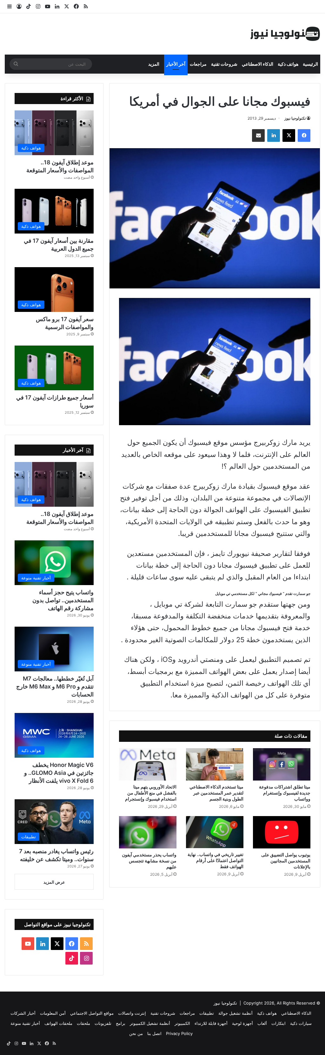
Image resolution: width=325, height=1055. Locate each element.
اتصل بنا (154, 1033)
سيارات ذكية (301, 1023)
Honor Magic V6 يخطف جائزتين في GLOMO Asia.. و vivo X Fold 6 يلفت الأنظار (59, 773)
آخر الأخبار (175, 64)
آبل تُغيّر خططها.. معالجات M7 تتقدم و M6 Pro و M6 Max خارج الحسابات (55, 686)
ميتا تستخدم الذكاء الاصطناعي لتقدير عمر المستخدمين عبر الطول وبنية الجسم (216, 792)
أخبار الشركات (23, 1013)
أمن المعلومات (53, 1013)
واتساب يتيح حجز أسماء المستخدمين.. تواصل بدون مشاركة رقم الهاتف (63, 600)
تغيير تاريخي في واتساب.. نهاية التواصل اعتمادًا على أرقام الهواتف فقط (215, 860)
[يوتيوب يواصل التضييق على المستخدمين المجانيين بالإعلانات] (281, 832)
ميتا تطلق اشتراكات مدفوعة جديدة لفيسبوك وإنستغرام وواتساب (284, 792)
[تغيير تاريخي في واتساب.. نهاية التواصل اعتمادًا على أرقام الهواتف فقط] (214, 832)
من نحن (136, 1033)
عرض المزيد (54, 882)
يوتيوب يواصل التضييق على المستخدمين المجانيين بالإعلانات (285, 860)
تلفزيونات (103, 1023)
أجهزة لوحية (242, 1023)
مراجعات (198, 64)
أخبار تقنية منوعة (25, 1023)
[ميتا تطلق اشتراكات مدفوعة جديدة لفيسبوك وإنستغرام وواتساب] (281, 764)
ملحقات (83, 1023)
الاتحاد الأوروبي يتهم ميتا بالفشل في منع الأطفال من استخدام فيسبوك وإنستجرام (150, 792)
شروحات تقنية (224, 64)
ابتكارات (278, 1023)
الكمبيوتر (182, 1023)
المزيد (153, 64)
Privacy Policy (179, 1033)
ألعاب (262, 1023)
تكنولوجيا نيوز (295, 118)
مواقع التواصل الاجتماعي (92, 1013)
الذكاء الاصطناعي (257, 64)
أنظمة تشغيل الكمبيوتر (150, 1023)
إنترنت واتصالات (132, 1013)
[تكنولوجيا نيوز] (285, 34)
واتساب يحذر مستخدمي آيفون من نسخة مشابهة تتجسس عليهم (149, 860)
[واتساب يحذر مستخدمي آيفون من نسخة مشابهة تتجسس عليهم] (147, 832)
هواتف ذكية (288, 64)
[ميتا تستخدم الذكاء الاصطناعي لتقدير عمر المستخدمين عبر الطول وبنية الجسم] (214, 764)
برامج (120, 1023)
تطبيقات (206, 1013)
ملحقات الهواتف (58, 1023)
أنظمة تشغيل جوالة (235, 1013)
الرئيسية (310, 64)
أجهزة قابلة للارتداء (211, 1023)
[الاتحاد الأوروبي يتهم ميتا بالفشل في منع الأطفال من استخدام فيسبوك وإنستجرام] (147, 764)
